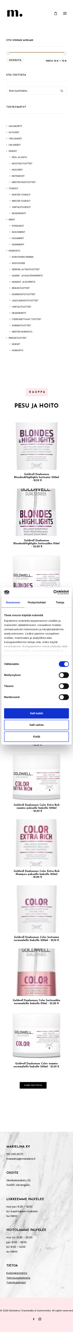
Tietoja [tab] (60, 602)
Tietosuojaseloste (18, 1278)
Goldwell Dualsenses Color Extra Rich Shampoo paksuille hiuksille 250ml (37, 874)
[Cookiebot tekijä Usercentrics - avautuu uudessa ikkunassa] (53, 592)
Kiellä (36, 736)
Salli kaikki (36, 713)
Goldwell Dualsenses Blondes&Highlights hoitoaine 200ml (36, 477)
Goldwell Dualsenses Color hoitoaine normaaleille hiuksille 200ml (36, 939)
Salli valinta (36, 724)
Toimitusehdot (16, 1282)
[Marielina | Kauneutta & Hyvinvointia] (36, 13)
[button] (65, 13)
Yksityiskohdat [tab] (36, 602)
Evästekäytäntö (16, 1273)
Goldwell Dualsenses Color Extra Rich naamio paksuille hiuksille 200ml (37, 808)
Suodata (15, 60)
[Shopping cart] (54, 13)
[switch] (64, 675)
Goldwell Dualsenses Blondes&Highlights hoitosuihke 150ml (36, 543)
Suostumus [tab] (13, 602)
